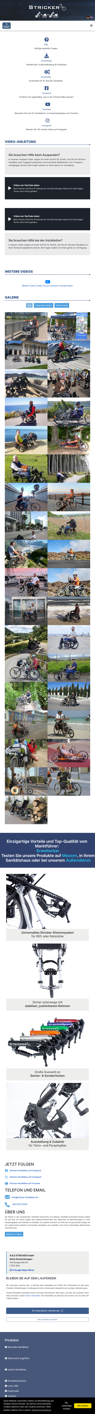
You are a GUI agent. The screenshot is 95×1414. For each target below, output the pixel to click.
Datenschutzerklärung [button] (41, 1410)
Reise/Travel (62, 305)
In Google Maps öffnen (23, 1265)
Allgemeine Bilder (44, 305)
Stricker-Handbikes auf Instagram (25, 1172)
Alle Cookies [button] (82, 1406)
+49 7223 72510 (19, 1199)
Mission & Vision (14, 1229)
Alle (29, 305)
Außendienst (78, 855)
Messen (69, 850)
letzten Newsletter (33, 1291)
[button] (91, 26)
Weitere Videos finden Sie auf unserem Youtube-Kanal (47, 285)
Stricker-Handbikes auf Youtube (25, 1178)
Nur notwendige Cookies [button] (67, 1406)
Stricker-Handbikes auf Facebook (25, 1166)
